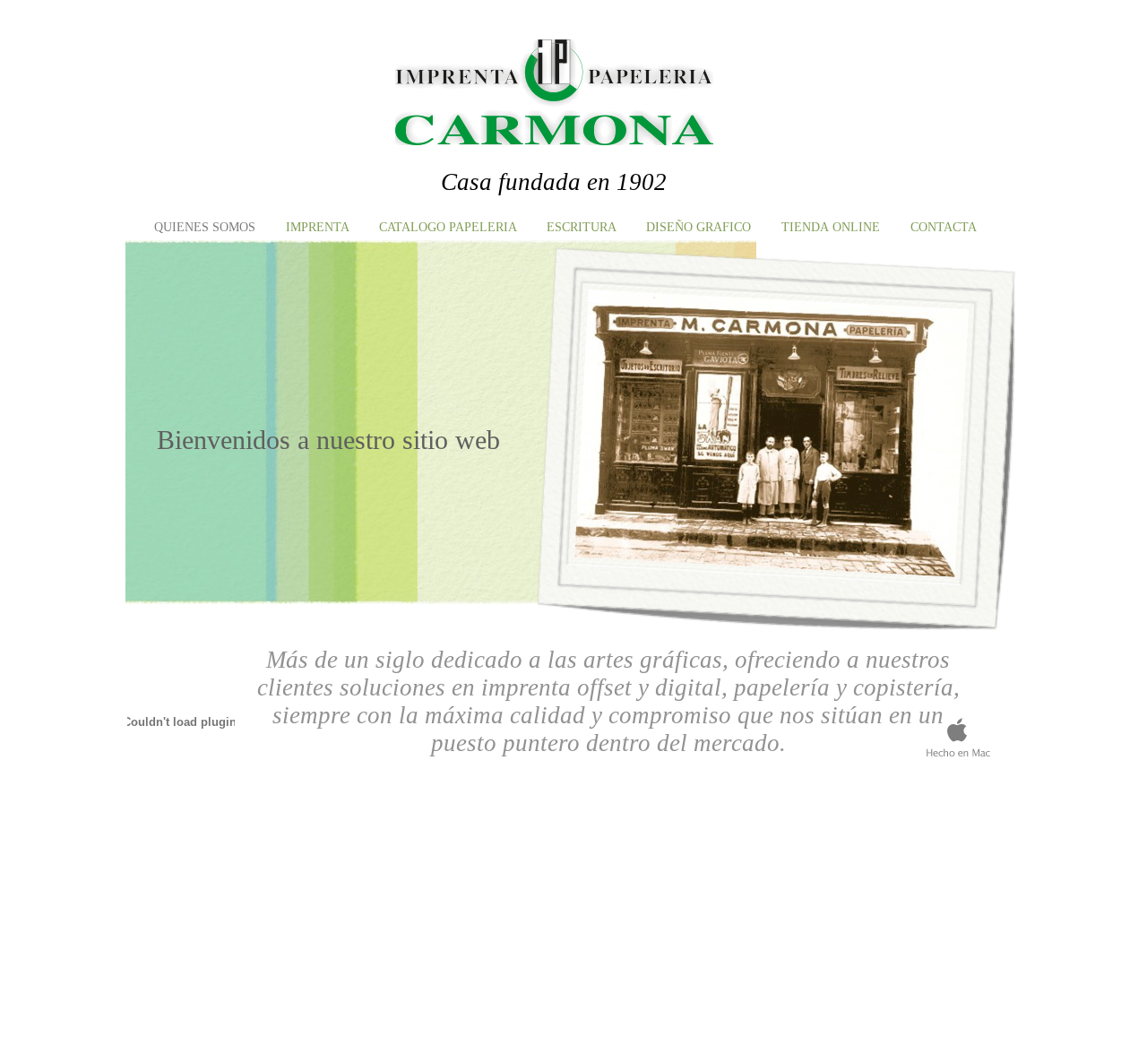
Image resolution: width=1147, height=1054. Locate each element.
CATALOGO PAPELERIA (449, 227)
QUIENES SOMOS (206, 227)
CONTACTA (943, 227)
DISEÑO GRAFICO (700, 227)
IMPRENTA (319, 227)
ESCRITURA (583, 227)
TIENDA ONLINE (832, 227)
